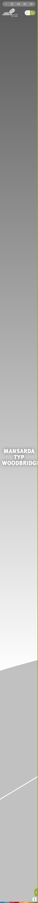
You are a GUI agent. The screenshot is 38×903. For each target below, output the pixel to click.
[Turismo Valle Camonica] (10, 13)
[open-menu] (33, 12)
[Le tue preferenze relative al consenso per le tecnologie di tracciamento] (34, 899)
